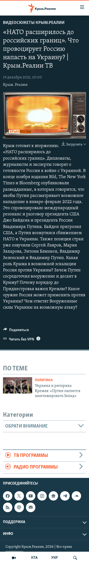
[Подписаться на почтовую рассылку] (30, 507)
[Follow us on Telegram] (64, 496)
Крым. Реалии (15, 85)
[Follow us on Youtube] (30, 496)
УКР (54, 558)
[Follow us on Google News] (53, 496)
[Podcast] (19, 507)
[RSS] (7, 507)
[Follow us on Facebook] (7, 496)
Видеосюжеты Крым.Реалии (34, 23)
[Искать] (75, 558)
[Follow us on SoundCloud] (76, 496)
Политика (44, 380)
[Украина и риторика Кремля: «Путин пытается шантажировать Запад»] (17, 385)
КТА (34, 558)
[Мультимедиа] (13, 558)
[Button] (16, 331)
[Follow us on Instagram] (42, 496)
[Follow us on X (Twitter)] (19, 496)
